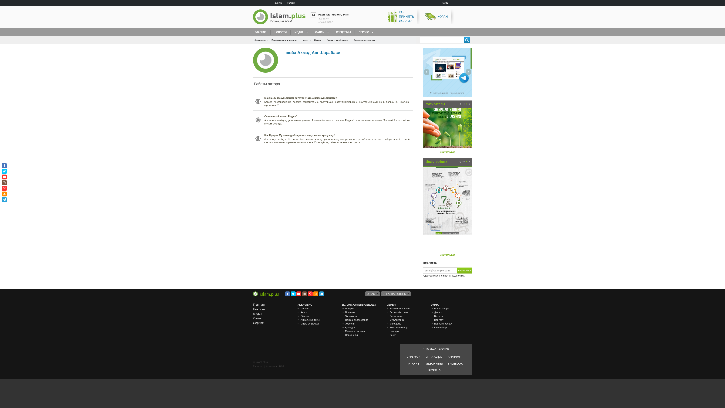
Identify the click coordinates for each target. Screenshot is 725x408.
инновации (434, 357)
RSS (281, 366)
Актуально (260, 40)
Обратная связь (394, 293)
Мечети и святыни (355, 331)
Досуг (393, 335)
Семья (317, 40)
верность (455, 357)
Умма (305, 40)
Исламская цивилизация (284, 40)
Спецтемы (343, 32)
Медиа (299, 32)
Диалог (438, 312)
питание (412, 363)
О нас (371, 293)
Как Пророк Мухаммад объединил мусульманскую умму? (299, 135)
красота (434, 370)
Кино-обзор (440, 327)
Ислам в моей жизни (337, 40)
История (349, 308)
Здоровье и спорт (399, 327)
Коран (443, 16)
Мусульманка (397, 320)
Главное (261, 32)
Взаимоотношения (400, 308)
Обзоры (305, 316)
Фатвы (319, 32)
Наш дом (394, 331)
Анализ (305, 312)
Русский (290, 3)
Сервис (364, 32)
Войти (445, 3)
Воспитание (396, 316)
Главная (259, 304)
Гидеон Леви (433, 363)
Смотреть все (447, 152)
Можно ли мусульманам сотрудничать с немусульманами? (300, 98)
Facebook (455, 363)
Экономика (351, 316)
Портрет (438, 320)
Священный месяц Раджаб (280, 116)
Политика (350, 312)
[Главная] (281, 16)
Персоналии (352, 335)
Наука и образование (356, 320)
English (278, 3)
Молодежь (395, 323)
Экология (350, 323)
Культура (350, 327)
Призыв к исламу (443, 323)
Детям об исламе (399, 312)
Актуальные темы (310, 320)
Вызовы (438, 316)
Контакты (271, 366)
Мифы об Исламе (310, 323)
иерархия (413, 357)
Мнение (305, 308)
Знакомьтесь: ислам (364, 40)
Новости (281, 32)
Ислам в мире (441, 308)
